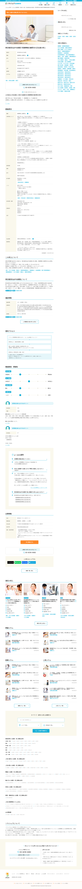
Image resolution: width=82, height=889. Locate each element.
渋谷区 (59, 38)
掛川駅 (38, 767)
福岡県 (13, 754)
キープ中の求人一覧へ (72, 18)
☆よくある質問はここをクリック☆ (39, 487)
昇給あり (17, 270)
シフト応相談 (65, 79)
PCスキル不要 (71, 66)
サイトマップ (66, 873)
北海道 (14, 741)
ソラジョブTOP (8, 7)
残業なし (59, 56)
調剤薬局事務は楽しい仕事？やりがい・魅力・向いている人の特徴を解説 (25, 641)
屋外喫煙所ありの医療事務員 (23, 791)
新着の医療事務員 (9, 797)
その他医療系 (32, 776)
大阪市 (36, 761)
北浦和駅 (12, 767)
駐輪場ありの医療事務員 (66, 789)
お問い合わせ (37, 873)
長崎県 (21, 754)
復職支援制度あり (73, 56)
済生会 (14, 290)
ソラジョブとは (70, 0)
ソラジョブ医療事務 (15, 7)
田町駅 (24, 767)
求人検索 (7, 814)
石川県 (18, 745)
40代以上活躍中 (11, 80)
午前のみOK (71, 79)
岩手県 (22, 741)
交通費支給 (27, 182)
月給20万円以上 (20, 182)
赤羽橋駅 (19, 71)
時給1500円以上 (61, 73)
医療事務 (19, 55)
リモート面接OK (61, 59)
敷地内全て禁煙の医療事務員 (11, 791)
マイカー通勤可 (60, 91)
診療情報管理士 (39, 774)
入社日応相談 (72, 63)
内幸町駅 (63, 612)
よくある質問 (64, 0)
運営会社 (32, 873)
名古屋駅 (46, 767)
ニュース (13, 873)
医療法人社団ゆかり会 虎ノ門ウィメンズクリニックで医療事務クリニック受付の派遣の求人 (13, 601)
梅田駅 (42, 767)
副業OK (74, 68)
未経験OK (64, 68)
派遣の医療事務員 (31, 782)
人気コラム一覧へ (60, 705)
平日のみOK (65, 80)
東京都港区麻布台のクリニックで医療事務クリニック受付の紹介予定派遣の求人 (31, 601)
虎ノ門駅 (9, 612)
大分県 (28, 754)
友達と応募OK (60, 66)
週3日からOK (66, 82)
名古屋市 (20, 761)
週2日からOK (72, 82)
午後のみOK (60, 80)
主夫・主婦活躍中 (68, 61)
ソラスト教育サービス (48, 883)
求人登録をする (29, 542)
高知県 (40, 752)
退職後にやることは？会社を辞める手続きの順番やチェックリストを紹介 (63, 641)
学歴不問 (65, 66)
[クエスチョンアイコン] (27, 55)
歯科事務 (18, 776)
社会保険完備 (38, 270)
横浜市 (29, 761)
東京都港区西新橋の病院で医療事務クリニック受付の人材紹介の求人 (68, 601)
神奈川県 (33, 743)
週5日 (17, 80)
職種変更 (75, 0)
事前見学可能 (67, 58)
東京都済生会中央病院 (30, 7)
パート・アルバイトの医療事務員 (20, 782)
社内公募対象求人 (72, 70)
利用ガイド (28, 873)
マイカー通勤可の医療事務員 (11, 789)
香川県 (32, 752)
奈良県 (26, 750)
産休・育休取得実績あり (46, 270)
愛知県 (18, 747)
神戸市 (25, 761)
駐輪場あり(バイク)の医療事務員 (55, 789)
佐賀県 (17, 754)
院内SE (27, 776)
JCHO (68, 89)
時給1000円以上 (68, 77)
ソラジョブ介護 (57, 883)
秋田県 (29, 741)
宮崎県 (32, 754)
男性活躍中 (66, 65)
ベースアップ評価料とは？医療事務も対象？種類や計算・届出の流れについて (63, 665)
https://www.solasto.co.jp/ (22, 526)
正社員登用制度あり (61, 54)
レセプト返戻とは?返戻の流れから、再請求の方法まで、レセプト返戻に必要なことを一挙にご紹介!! (63, 689)
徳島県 (28, 752)
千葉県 (26, 743)
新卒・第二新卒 (60, 65)
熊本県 (25, 754)
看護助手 (56, 774)
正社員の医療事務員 (9, 782)
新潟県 (14, 745)
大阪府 (18, 750)
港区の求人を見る (41, 623)
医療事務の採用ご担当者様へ (17, 877)
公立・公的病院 (8, 290)
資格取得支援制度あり (24, 270)
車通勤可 (66, 56)
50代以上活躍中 (60, 61)
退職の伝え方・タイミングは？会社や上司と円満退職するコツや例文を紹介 (25, 649)
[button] (29, 92)
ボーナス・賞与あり (68, 49)
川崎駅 (28, 767)
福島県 (37, 741)
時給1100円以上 (60, 77)
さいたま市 (16, 761)
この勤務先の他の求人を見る (29, 321)
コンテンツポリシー (59, 873)
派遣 (8, 607)
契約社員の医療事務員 (59, 782)
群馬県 (18, 743)
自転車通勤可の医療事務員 (33, 789)
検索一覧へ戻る (29, 570)
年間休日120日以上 (67, 84)
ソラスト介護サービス (28, 883)
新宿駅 (20, 767)
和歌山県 (30, 750)
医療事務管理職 (23, 774)
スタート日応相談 (12, 270)
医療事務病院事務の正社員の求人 (23, 501)
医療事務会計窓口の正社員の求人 (23, 499)
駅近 (6, 80)
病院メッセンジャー (66, 774)
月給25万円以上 (60, 72)
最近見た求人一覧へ (72, 30)
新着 (6, 615)
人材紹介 (63, 607)
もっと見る (7, 103)
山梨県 (25, 745)
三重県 (22, 747)
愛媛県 (36, 752)
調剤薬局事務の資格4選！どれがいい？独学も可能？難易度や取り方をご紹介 (63, 696)
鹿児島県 (36, 754)
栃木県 (14, 743)
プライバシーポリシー (51, 873)
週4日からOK (60, 82)
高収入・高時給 (60, 49)
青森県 (18, 741)
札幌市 (7, 761)
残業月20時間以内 (68, 47)
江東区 (71, 36)
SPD (61, 774)
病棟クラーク (51, 774)
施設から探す (13, 814)
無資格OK (59, 68)
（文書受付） (23, 55)
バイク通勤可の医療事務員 (22, 789)
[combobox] (41, 720)
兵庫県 (22, 750)
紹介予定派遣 (28, 607)
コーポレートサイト (18, 883)
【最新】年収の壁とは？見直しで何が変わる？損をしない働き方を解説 (63, 633)
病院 (74, 87)
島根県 (13, 752)
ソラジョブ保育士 (65, 883)
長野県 (29, 745)
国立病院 (66, 87)
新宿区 (67, 36)
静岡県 (14, 747)
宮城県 (25, 741)
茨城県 (10, 743)
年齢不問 (71, 65)
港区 (24, 7)
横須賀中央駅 (33, 767)
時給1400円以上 (68, 73)
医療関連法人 (72, 89)
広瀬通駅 (7, 767)
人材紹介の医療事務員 (50, 782)
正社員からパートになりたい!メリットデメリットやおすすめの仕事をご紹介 (63, 681)
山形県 (33, 741)
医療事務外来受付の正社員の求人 (23, 497)
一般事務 (23, 776)
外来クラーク (45, 774)
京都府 (14, 750)
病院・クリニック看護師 (10, 774)
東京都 (21, 7)
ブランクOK (60, 63)
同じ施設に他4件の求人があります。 (30, 92)
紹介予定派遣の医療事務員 (40, 782)
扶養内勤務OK (60, 70)
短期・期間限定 (60, 58)
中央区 (63, 36)
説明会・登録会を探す (21, 814)
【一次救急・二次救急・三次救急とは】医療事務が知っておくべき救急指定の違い (63, 673)
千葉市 (40, 761)
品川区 (74, 36)
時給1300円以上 (61, 75)
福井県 (22, 745)
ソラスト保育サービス (38, 883)
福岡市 (44, 761)
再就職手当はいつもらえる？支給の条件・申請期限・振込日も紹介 (63, 649)
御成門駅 (45, 611)
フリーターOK (65, 63)
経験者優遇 (69, 68)
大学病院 (70, 87)
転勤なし (66, 59)
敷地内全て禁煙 (19, 290)
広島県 (21, 752)
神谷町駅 (27, 612)
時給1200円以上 (68, 75)
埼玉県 (22, 743)
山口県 (25, 752)
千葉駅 (16, 767)
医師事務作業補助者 (65, 46)
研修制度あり (32, 270)
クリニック (60, 89)
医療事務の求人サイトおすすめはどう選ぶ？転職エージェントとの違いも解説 (25, 633)
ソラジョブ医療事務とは (20, 873)
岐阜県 (10, 747)
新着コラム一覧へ (22, 705)
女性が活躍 (66, 70)
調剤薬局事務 (8, 776)
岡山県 (17, 752)
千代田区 (59, 36)
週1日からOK (60, 84)
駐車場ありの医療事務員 (43, 789)
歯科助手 (13, 776)
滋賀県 (10, 750)
